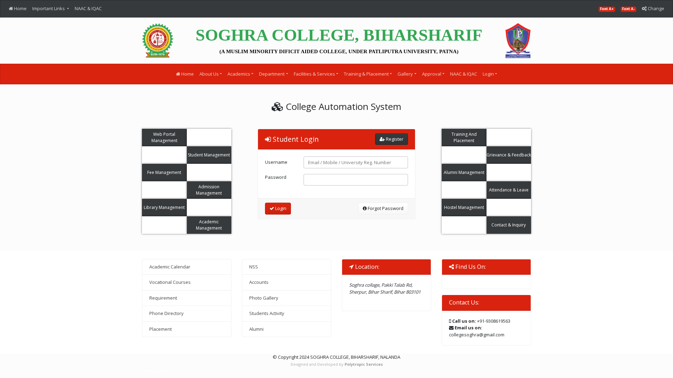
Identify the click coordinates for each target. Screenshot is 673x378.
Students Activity (266, 313)
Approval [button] (431, 74)
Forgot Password (385, 208)
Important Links (49, 8)
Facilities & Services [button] (314, 74)
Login (280, 208)
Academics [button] (238, 74)
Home (20, 8)
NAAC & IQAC (88, 8)
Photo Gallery (263, 298)
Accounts (258, 282)
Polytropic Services (364, 364)
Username (276, 162)
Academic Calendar (169, 267)
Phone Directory (166, 313)
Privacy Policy (156, 371)
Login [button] (488, 74)
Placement (160, 329)
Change (655, 8)
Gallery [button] (405, 74)
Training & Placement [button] (366, 74)
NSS (253, 267)
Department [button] (272, 74)
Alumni (256, 329)
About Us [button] (209, 74)
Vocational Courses (170, 282)
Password (275, 177)
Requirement (163, 298)
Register (394, 139)
